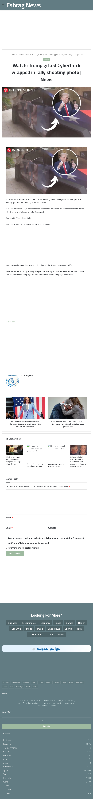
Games (69, 623)
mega (29, 628)
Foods (58, 623)
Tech (79, 628)
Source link (10, 321)
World (61, 634)
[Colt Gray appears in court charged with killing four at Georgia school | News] (14, 450)
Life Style (16, 628)
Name (9, 517)
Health (81, 623)
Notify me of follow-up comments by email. (28, 543)
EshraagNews (28, 375)
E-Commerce (29, 623)
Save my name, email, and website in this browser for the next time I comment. (46, 538)
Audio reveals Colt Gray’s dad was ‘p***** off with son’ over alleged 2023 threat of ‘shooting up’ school (78, 461)
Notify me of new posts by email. (23, 548)
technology (35, 634)
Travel (49, 634)
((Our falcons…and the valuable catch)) (56, 465)
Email (9, 527)
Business (12, 623)
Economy (45, 623)
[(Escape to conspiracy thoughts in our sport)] (36, 453)
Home (14, 54)
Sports (21, 54)
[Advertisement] (46, 29)
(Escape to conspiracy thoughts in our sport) (35, 465)
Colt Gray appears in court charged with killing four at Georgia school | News (13, 460)
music (40, 628)
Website (52, 527)
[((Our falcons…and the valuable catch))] (57, 453)
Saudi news (54, 628)
